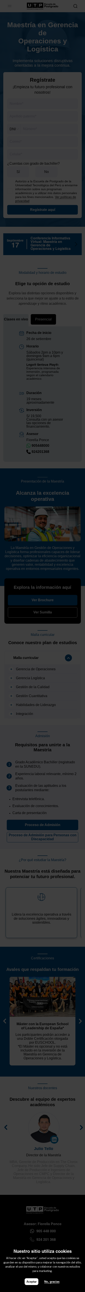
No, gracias (52, 1281)
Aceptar (31, 1281)
